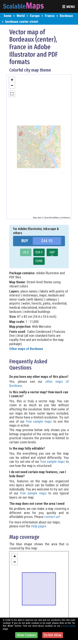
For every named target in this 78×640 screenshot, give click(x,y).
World (21, 16)
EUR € (39, 252)
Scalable (14, 6)
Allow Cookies (26, 635)
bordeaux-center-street (21, 22)
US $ (26, 252)
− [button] (12, 85)
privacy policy (68, 625)
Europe (35, 16)
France (50, 16)
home (7, 16)
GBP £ (52, 253)
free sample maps (39, 421)
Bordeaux (66, 16)
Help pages (38, 526)
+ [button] (12, 79)
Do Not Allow (52, 635)
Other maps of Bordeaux (26, 349)
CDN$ (38, 261)
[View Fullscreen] (12, 94)
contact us (51, 517)
